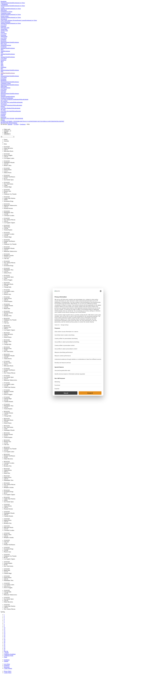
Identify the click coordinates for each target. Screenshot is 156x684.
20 (4, 642)
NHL (2, 64)
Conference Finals (8, 655)
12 (4, 630)
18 (4, 639)
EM (2, 55)
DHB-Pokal (4, 86)
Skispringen (4, 103)
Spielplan (7, 2)
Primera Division (12, 20)
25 (4, 649)
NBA (2, 49)
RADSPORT (60, 121)
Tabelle (11, 2)
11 (4, 629)
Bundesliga (3, 1)
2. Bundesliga (4, 4)
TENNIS (16, 121)
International (4, 19)
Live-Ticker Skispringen (7, 105)
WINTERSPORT (52, 121)
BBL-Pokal (4, 43)
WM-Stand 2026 (5, 27)
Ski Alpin (3, 109)
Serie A (6, 20)
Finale (5, 657)
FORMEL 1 (10, 121)
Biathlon (3, 106)
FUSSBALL (4, 121)
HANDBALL (44, 121)
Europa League (5, 16)
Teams (2, 29)
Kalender (26, 99)
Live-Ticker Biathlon (6, 108)
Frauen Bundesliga (5, 22)
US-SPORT (30, 121)
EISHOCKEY (37, 121)
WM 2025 (3, 92)
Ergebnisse (16, 2)
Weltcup (21, 99)
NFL (2, 63)
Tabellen (6, 661)
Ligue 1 (3, 20)
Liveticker (3, 114)
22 (4, 645)
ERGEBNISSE (19, 118)
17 (4, 638)
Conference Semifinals (10, 654)
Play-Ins (6, 651)
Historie (3, 32)
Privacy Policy (7, 671)
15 (4, 635)
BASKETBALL (22, 121)
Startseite (10, 124)
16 (4, 636)
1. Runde (6, 652)
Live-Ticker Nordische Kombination (10, 99)
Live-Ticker (22, 2)
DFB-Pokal (4, 10)
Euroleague (3, 46)
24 (4, 648)
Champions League (6, 13)
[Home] (3, 120)
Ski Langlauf (4, 101)
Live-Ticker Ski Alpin (6, 111)
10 (4, 627)
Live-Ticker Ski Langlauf (7, 102)
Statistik (3, 2)
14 (4, 633)
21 (4, 644)
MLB (2, 61)
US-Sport (16, 124)
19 (4, 641)
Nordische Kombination (7, 98)
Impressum (7, 667)
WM (2, 52)
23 (4, 646)
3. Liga (2, 7)
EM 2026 (3, 95)
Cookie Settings (8, 668)
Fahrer (5, 29)
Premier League (21, 20)
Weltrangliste (4, 36)
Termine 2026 (4, 30)
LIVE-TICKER (10, 118)
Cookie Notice (7, 672)
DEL (2, 68)
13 (4, 632)
